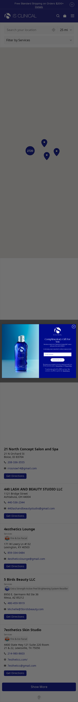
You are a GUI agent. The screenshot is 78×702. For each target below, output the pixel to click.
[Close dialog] (73, 326)
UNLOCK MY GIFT (57, 359)
